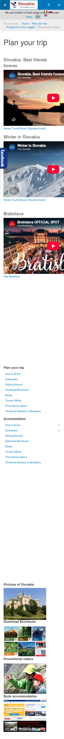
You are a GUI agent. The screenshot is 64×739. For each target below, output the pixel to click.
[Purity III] (24, 5)
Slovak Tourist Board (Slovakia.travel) (25, 128)
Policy (29, 16)
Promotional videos (16, 406)
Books (8, 395)
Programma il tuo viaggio (21, 27)
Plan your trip (39, 23)
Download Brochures (17, 390)
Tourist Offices (13, 400)
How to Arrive (12, 374)
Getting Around (13, 384)
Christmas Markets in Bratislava (23, 411)
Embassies (11, 379)
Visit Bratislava (12, 276)
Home (25, 23)
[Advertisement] (32, 323)
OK (38, 16)
